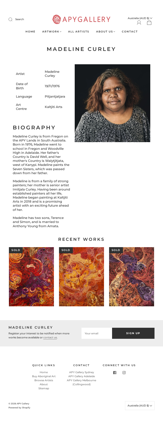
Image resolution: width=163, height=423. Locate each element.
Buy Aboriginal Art (44, 376)
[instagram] (124, 372)
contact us (50, 337)
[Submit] (13, 19)
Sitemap (43, 388)
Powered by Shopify (19, 407)
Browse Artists (43, 380)
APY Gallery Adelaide (81, 376)
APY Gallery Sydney (81, 372)
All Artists (78, 31)
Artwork (50, 31)
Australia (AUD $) (139, 405)
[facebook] (114, 372)
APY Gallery (23, 403)
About (44, 384)
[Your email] (97, 333)
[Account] (139, 22)
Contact (130, 31)
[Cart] (149, 22)
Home (30, 31)
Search (19, 19)
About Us (104, 31)
